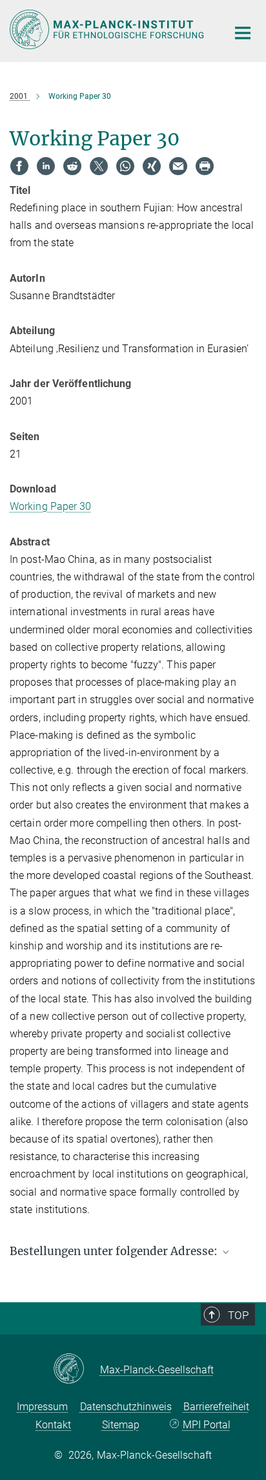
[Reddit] (72, 166)
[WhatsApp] (125, 166)
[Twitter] (98, 166)
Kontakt (53, 1425)
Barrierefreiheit (216, 1407)
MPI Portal (206, 1425)
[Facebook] (19, 166)
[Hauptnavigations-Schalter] (243, 33)
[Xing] (151, 166)
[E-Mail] (178, 166)
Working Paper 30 (51, 506)
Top (238, 1315)
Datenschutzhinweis (126, 1407)
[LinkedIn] (46, 166)
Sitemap (120, 1425)
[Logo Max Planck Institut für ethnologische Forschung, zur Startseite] (109, 29)
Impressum (42, 1407)
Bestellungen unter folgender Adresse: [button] (115, 1251)
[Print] (204, 166)
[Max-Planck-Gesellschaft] (76, 1369)
